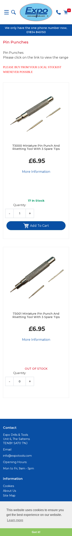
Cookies (8, 486)
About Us (9, 491)
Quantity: (19, 205)
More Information (36, 172)
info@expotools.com (17, 455)
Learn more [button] (15, 520)
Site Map (9, 495)
